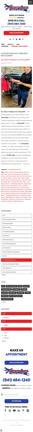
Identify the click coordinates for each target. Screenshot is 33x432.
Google (9, 410)
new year (26, 286)
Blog (18, 44)
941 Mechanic (4, 199)
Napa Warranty (16, 193)
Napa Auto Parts (5, 189)
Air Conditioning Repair (8, 231)
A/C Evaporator (6, 248)
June (5, 335)
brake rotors (12, 292)
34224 (7, 180)
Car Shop (3, 201)
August (6, 325)
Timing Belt (23, 193)
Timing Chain (23, 195)
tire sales (24, 289)
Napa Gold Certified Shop (17, 189)
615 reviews (20, 17)
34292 (11, 172)
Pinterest (23, 39)
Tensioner (25, 197)
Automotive (27, 199)
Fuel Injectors (5, 235)
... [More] (3, 274)
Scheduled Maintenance (13, 187)
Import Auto (20, 174)
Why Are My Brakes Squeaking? (10, 252)
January (6, 317)
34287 (27, 178)
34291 (2, 180)
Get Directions (16, 401)
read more (26, 164)
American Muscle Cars (15, 180)
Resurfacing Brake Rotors (9, 219)
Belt (30, 197)
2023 (3, 329)
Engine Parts (19, 197)
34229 (18, 178)
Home (2, 44)
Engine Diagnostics (10, 197)
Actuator (4, 256)
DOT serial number (11, 286)
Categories (4, 46)
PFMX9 (28, 292)
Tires (3, 215)
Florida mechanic (24, 187)
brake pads (5, 295)
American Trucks (26, 180)
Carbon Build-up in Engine (9, 272)
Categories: (6, 211)
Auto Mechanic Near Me (16, 183)
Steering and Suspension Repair (10, 264)
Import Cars (12, 199)
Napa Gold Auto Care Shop (17, 191)
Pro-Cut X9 (13, 295)
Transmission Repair (7, 223)
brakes (20, 295)
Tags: (3, 282)
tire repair (4, 292)
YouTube (19, 39)
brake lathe (20, 292)
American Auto (12, 174)
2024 (3, 321)
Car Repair (9, 201)
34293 (9, 178)
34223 (23, 178)
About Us (10, 44)
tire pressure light (6, 289)
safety (20, 286)
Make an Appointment (16, 33)
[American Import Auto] (16, 8)
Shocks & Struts (6, 227)
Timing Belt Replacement (19, 46)
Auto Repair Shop (5, 182)
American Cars (20, 199)
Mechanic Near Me (18, 172)
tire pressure (16, 289)
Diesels (24, 182)
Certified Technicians (18, 201)
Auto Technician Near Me (12, 176)
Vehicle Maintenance (7, 239)
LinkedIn (10, 39)
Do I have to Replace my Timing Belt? (15, 60)
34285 (6, 172)
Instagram (16, 39)
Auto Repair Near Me (16, 182)
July (5, 332)
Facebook (13, 39)
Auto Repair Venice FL (16, 185)
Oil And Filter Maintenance (9, 243)
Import (8, 185)
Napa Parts (8, 193)
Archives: (5, 309)
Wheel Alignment (6, 268)
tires (3, 286)
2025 (3, 313)
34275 (13, 178)
